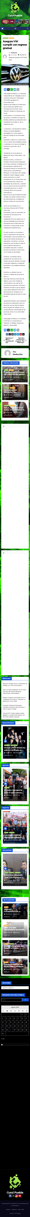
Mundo (21, 872)
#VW (10, 60)
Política (26, 872)
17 (3, 1026)
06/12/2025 (23, 880)
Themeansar (16, 1205)
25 (7, 1030)
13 (14, 1022)
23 (26, 1026)
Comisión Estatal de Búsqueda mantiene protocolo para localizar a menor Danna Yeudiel (14, 707)
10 (3, 1022)
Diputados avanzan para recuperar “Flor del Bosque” (19, 340)
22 (22, 1026)
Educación (14, 830)
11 (6, 1022)
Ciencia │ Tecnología (15, 1213)
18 (7, 1026)
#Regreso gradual (14, 57)
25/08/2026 (26, 795)
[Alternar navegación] (15, 28)
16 (26, 1022)
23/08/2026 (8, 752)
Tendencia (6, 745)
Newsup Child (24, 1203)
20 (15, 1026)
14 (18, 1022)
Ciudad (6, 370)
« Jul (2, 1038)
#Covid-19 (23, 55)
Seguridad (8, 875)
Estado (6, 907)
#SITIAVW (23, 57)
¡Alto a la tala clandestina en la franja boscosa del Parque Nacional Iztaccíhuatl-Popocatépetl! (14, 691)
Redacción (14, 52)
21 (18, 1026)
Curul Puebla (15, 15)
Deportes (7, 830)
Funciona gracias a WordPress (9, 1203)
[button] (27, 28)
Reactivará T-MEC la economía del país (10, 340)
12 (10, 1022)
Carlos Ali (8, 882)
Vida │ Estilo (14, 745)
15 (22, 1022)
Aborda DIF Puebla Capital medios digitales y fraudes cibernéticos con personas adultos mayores (14, 715)
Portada (11, 38)
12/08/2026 (9, 837)
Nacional (5, 38)
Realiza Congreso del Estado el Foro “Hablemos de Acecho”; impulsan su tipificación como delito (14, 699)
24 (3, 1030)
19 (10, 1026)
